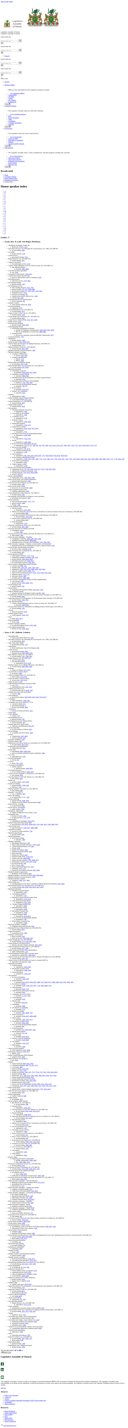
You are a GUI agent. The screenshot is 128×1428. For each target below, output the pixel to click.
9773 (33, 1079)
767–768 (26, 469)
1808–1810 (28, 1142)
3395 (23, 958)
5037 (42, 1308)
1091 (32, 638)
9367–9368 (50, 330)
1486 (25, 422)
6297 (14, 712)
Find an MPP (8, 1414)
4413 (30, 729)
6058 (34, 875)
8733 (37, 860)
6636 (27, 690)
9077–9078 (34, 320)
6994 (23, 806)
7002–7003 (29, 382)
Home (6, 175)
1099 (25, 933)
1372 (36, 1065)
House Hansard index (10, 178)
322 (20, 1242)
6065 (38, 1084)
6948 (33, 860)
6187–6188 (24, 364)
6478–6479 (38, 455)
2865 (34, 941)
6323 (18, 848)
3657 (23, 284)
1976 (17, 1252)
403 (24, 301)
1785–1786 (57, 459)
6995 (108, 459)
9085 (18, 694)
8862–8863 (25, 269)
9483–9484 (25, 653)
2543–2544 (29, 985)
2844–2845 (34, 1086)
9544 (54, 1075)
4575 (31, 938)
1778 (35, 812)
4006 (30, 666)
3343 (47, 1086)
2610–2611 (25, 389)
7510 (24, 738)
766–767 (24, 386)
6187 (40, 277)
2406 (26, 948)
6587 (26, 355)
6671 (23, 660)
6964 (39, 802)
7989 (23, 840)
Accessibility (8, 1402)
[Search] (2, 43)
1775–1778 (25, 941)
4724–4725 (28, 399)
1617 (24, 880)
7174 (16, 685)
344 (26, 1135)
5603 (23, 596)
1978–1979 (31, 1259)
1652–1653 (25, 1311)
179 (18, 716)
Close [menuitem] (7, 104)
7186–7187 (27, 1072)
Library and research (10, 1413)
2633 (38, 1169)
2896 (21, 790)
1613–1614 (23, 677)
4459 (22, 360)
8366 (26, 651)
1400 (20, 880)
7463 (28, 498)
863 (38, 648)
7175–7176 (93, 445)
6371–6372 (27, 670)
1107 (18, 1053)
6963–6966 (28, 1237)
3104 (36, 557)
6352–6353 (43, 697)
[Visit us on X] (2, 1367)
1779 (22, 359)
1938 (25, 415)
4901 (24, 1074)
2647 (34, 985)
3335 (29, 860)
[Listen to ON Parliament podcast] (2, 1373)
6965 (23, 1057)
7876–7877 (23, 1238)
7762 (30, 831)
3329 (45, 573)
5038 (31, 733)
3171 (21, 1075)
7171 (111, 459)
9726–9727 (23, 1293)
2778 (38, 985)
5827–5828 (24, 736)
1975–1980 (25, 1169)
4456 (25, 1152)
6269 (22, 809)
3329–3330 (38, 569)
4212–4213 (28, 1118)
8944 (119, 459)
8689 (26, 513)
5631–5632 (27, 902)
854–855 (31, 726)
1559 (25, 523)
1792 (24, 868)
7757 (43, 455)
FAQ (5, 1416)
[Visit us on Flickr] (2, 1375)
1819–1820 (28, 517)
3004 (40, 291)
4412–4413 (25, 1264)
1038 (35, 296)
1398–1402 (28, 656)
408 (20, 741)
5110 (72, 445)
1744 (36, 291)
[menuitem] (16, 93)
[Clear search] (20, 40)
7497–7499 (25, 1338)
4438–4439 (25, 800)
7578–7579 (39, 1072)
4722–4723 (31, 821)
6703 (23, 379)
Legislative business (10, 177)
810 (18, 298)
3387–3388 (34, 1075)
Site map (3, 1388)
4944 (25, 855)
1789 (25, 466)
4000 (21, 751)
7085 (31, 690)
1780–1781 (50, 459)
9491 (23, 794)
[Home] (30, 30)
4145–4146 (27, 428)
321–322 (24, 1033)
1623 (31, 711)
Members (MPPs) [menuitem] (9, 85)
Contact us (7, 1397)
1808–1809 (33, 1160)
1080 (23, 1047)
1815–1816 (36, 1142)
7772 (23, 345)
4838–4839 (28, 697)
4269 (21, 298)
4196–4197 (26, 828)
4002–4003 (31, 955)
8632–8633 (54, 1072)
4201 (22, 865)
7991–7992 (46, 1072)
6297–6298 (61, 884)
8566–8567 (32, 824)
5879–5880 (95, 459)
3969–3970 (41, 1075)
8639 (31, 559)
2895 (32, 846)
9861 (29, 281)
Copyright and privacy (9, 1425)
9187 (123, 459)
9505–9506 (27, 967)
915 (24, 704)
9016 (30, 687)
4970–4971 (27, 1108)
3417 (26, 958)
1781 (25, 566)
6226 (46, 1084)
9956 (21, 775)
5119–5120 (25, 1069)
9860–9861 (42, 332)
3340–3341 (26, 1075)
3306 (27, 491)
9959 (31, 1063)
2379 (24, 1086)
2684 (23, 250)
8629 (38, 845)
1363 (25, 247)
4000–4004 (25, 666)
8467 (54, 469)
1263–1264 (25, 938)
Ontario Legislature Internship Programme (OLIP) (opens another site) (25, 1400)
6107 (31, 862)
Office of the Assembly (11, 1395)
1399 (22, 739)
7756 (22, 337)
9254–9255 (25, 1036)
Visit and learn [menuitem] (8, 148)
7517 (33, 1072)
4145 (28, 320)
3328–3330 (83, 459)
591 (25, 449)
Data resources (8, 1419)
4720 (28, 264)
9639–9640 (27, 435)
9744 (21, 1340)
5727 (76, 445)
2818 (23, 641)
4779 (25, 281)
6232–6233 (25, 744)
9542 (28, 1063)
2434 (28, 1086)
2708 (25, 452)
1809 (20, 1248)
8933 (25, 1155)
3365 (33, 877)
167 (18, 760)
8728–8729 (26, 342)
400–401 (35, 445)
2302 (23, 608)
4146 (19, 321)
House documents (9, 1411)
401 (26, 294)
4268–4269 (31, 289)
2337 (24, 748)
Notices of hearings (10, 1421)
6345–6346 (35, 697)
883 (23, 834)
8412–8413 (27, 916)
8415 (32, 1077)
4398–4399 (27, 751)
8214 (51, 1075)
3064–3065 (25, 325)
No (22, 1350)
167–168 (22, 1299)
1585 (25, 459)
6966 (23, 1223)
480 (27, 1065)
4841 (21, 778)
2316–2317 (59, 445)
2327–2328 (26, 1082)
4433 (54, 1086)
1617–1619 (19, 763)
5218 (23, 1165)
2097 (63, 459)
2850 (23, 340)
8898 (38, 982)
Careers (6, 1399)
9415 (45, 824)
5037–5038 (25, 782)
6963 (19, 1231)
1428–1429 (30, 772)
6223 (42, 1084)
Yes (17, 1350)
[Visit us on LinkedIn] (2, 1370)
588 (25, 455)
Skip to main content (7, 1)
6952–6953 (33, 1080)
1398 (43, 753)
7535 (23, 1287)
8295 (29, 304)
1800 (25, 912)
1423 (22, 355)
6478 (23, 406)
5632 (26, 687)
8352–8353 (25, 824)
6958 (23, 1237)
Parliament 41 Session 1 (11, 180)
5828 (28, 880)
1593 (27, 797)
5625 (25, 462)
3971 (50, 1086)
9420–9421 (64, 455)
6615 (23, 260)
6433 (28, 472)
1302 (23, 656)
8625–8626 (49, 455)
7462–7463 (25, 600)
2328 (21, 1086)
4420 (34, 1030)
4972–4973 (27, 510)
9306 (41, 824)
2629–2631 (32, 1169)
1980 (23, 1255)
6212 (80, 445)
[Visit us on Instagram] (2, 1361)
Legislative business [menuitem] (10, 106)
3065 (23, 396)
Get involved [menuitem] (8, 128)
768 (23, 719)
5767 (41, 1089)
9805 (52, 824)
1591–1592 (31, 459)
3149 (23, 254)
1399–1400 (25, 785)
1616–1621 (25, 1220)
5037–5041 (32, 1264)
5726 (26, 257)
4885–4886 (34, 828)
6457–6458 (40, 887)
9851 (56, 824)
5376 (20, 308)
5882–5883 (102, 459)
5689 (29, 481)
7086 (33, 350)
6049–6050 (29, 768)
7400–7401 (28, 1145)
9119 (38, 824)
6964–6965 (27, 1221)
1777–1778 (26, 817)
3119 (43, 1086)
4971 (21, 1099)
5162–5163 (28, 274)
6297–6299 (25, 887)
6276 (50, 1084)
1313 (26, 644)
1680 (25, 442)
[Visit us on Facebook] (2, 1365)
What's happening (9, 1404)
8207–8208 (36, 870)
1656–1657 (32, 1311)
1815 (28, 1162)
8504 (25, 909)
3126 (23, 756)
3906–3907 (28, 1030)
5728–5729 (29, 856)
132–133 (24, 289)
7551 (30, 1338)
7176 (115, 459)
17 (25, 705)
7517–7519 (22, 1070)
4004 (20, 673)
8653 (32, 926)
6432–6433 (85, 445)
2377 (25, 896)
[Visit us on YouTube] (2, 1378)
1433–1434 (31, 291)
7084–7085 (23, 1174)
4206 (47, 1075)
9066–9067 (39, 875)
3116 (39, 1086)
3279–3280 (76, 459)
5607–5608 (25, 527)
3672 (28, 287)
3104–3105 (30, 455)
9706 (49, 824)
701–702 (31, 1065)
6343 (23, 936)
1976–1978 (33, 1260)
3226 (23, 999)
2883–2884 (44, 985)
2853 (24, 816)
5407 (28, 843)
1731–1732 (42, 459)
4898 (20, 1067)
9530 (31, 653)
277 (26, 291)
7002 (32, 287)
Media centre (8, 1418)
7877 (32, 1318)
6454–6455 (32, 887)
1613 (20, 682)
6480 (29, 442)
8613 (23, 1291)
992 (21, 1216)
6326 (23, 393)
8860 (24, 1063)
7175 (35, 471)
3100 (66, 459)
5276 (49, 985)
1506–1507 (26, 700)
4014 (89, 459)
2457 (26, 1138)
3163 (70, 459)
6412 (23, 318)
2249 (23, 985)
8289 (23, 1006)
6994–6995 (25, 1023)
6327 (25, 892)
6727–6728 (27, 663)
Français (6, 56)
